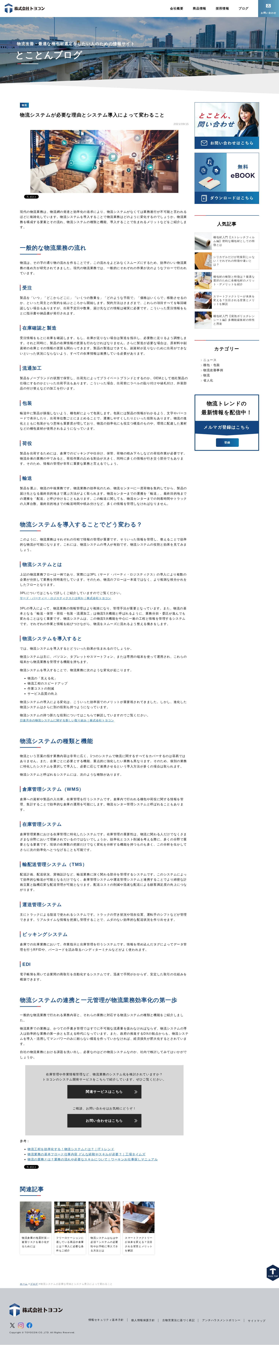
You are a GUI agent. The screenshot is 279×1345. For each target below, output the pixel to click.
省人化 (208, 380)
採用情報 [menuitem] (222, 8)
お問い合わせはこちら (104, 1121)
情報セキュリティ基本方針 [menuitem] (106, 1319)
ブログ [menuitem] (244, 8)
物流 (206, 375)
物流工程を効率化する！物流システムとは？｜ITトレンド (71, 1149)
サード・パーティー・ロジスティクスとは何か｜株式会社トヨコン (65, 598)
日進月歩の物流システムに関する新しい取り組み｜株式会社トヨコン (67, 720)
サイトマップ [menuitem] (257, 1320)
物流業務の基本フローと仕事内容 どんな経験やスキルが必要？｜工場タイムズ (87, 1154)
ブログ (34, 1284)
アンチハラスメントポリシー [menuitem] (221, 1320)
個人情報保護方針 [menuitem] (143, 1320)
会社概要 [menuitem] (176, 8)
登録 (227, 442)
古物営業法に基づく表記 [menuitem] (178, 1320)
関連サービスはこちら (104, 1092)
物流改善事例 (213, 370)
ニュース (210, 360)
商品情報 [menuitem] (199, 8)
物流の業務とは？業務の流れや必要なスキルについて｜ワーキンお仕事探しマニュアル (93, 1159)
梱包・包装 (211, 365)
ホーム (24, 1284)
